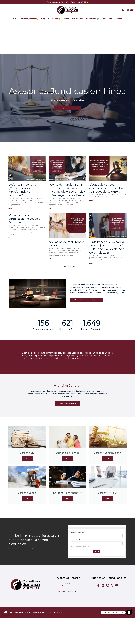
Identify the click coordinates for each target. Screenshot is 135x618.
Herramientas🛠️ (92, 19)
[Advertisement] (67, 38)
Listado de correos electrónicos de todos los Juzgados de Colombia (106, 188)
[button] (67, 2)
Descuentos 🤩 (54, 19)
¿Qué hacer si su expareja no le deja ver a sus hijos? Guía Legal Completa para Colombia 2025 (107, 247)
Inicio (14, 19)
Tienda (66, 19)
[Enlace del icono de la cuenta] (123, 10)
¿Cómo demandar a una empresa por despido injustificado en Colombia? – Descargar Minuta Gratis (67, 190)
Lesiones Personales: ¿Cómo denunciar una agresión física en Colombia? (23, 190)
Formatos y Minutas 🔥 (29, 19)
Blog (43, 19)
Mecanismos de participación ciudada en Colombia (25, 218)
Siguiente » (72, 266)
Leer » (10, 208)
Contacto (119, 19)
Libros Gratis (107, 19)
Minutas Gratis (77, 19)
